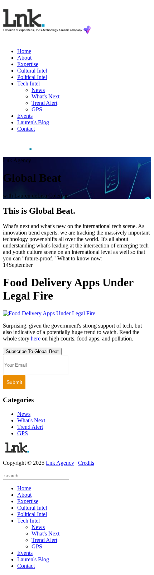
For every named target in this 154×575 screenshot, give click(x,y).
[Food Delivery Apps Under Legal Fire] (49, 313)
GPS (37, 109)
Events (25, 116)
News (38, 90)
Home (24, 51)
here (36, 338)
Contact (26, 129)
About (24, 58)
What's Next (45, 96)
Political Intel (32, 77)
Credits (86, 463)
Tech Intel (28, 83)
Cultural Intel (32, 71)
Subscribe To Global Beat (32, 351)
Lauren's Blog (33, 122)
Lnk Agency (60, 463)
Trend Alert (44, 103)
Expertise (27, 64)
